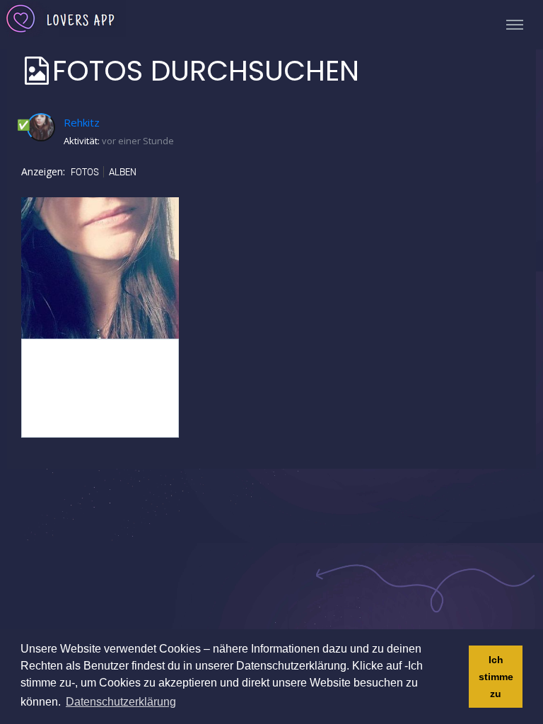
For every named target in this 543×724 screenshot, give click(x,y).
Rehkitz (82, 122)
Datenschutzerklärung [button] (121, 702)
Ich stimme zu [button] (496, 676)
